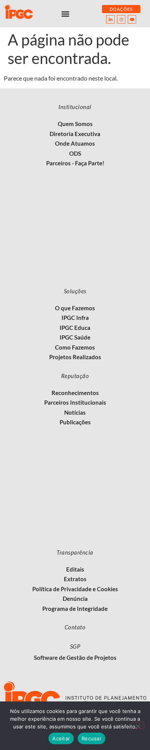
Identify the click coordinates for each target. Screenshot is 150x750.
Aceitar (61, 738)
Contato (75, 627)
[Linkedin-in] (110, 19)
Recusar (92, 738)
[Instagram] (121, 19)
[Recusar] (137, 725)
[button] (65, 13)
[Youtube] (132, 19)
